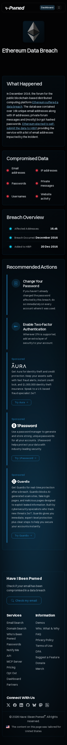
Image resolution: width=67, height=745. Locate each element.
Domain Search (16, 628)
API (9, 656)
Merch (40, 668)
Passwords (14, 644)
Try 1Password (24, 458)
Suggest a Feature (47, 657)
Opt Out (12, 673)
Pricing (11, 667)
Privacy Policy (44, 640)
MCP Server (14, 661)
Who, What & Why (47, 628)
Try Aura (20, 402)
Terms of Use (44, 645)
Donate (40, 663)
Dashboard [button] (47, 7)
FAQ (38, 634)
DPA (38, 651)
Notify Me (13, 650)
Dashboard (14, 679)
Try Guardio (22, 535)
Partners (12, 684)
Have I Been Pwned (24, 578)
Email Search (15, 622)
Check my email (26, 600)
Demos (40, 622)
